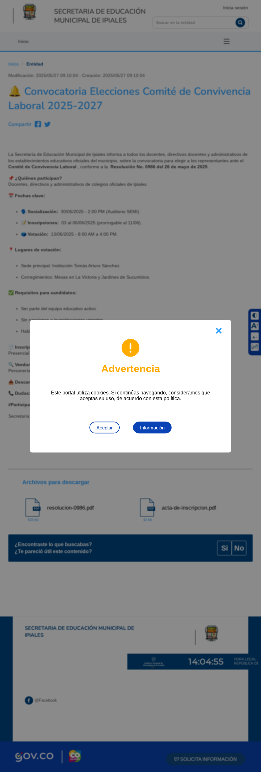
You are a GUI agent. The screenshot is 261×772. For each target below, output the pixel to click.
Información (152, 427)
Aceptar (104, 427)
